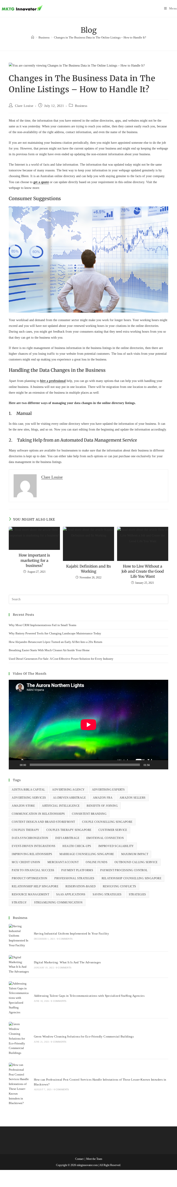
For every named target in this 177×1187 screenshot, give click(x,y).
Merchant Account (63, 862)
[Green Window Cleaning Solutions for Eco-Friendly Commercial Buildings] (19, 1038)
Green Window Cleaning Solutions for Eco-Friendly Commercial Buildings (84, 1036)
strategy (19, 902)
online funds (96, 862)
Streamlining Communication (58, 902)
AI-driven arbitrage (69, 797)
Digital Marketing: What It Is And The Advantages (67, 962)
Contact (79, 1159)
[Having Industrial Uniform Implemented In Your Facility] (19, 936)
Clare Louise (24, 106)
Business (81, 106)
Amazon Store (23, 805)
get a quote (41, 182)
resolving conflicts (119, 886)
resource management (30, 894)
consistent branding (89, 813)
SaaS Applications (71, 894)
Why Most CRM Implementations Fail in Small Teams (42, 625)
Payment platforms (77, 870)
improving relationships (32, 854)
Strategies (137, 894)
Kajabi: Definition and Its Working (88, 569)
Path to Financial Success (33, 870)
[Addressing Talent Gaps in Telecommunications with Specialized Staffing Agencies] (19, 998)
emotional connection (105, 838)
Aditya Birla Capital (28, 789)
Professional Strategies (74, 878)
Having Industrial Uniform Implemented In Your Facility (71, 933)
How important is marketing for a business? (34, 560)
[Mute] (155, 764)
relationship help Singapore (35, 886)
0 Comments (65, 939)
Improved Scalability (116, 846)
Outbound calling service (136, 862)
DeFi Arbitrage (67, 838)
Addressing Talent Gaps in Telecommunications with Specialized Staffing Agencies (89, 995)
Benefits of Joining (102, 805)
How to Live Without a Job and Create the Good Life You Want (142, 571)
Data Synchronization (30, 838)
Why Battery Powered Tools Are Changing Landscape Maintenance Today (55, 633)
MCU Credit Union (26, 862)
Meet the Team (94, 1159)
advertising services (29, 797)
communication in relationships (38, 813)
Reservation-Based (80, 886)
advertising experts (108, 789)
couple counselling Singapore (107, 822)
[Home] (32, 37)
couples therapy (25, 830)
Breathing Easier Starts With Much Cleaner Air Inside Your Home (49, 650)
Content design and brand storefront (43, 822)
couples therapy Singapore (68, 830)
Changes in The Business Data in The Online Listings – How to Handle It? (100, 37)
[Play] (14, 764)
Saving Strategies (107, 894)
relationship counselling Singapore (132, 878)
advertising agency (68, 789)
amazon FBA (102, 797)
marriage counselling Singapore (86, 854)
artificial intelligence (61, 805)
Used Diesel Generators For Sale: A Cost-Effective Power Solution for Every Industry (61, 658)
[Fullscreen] (162, 764)
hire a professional (53, 381)
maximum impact (134, 854)
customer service (112, 830)
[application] (88, 724)
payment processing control (124, 870)
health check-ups (76, 846)
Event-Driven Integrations (33, 846)
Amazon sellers (133, 797)
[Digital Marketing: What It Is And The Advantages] (19, 964)
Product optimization (29, 878)
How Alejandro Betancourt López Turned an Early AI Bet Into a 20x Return (55, 642)
